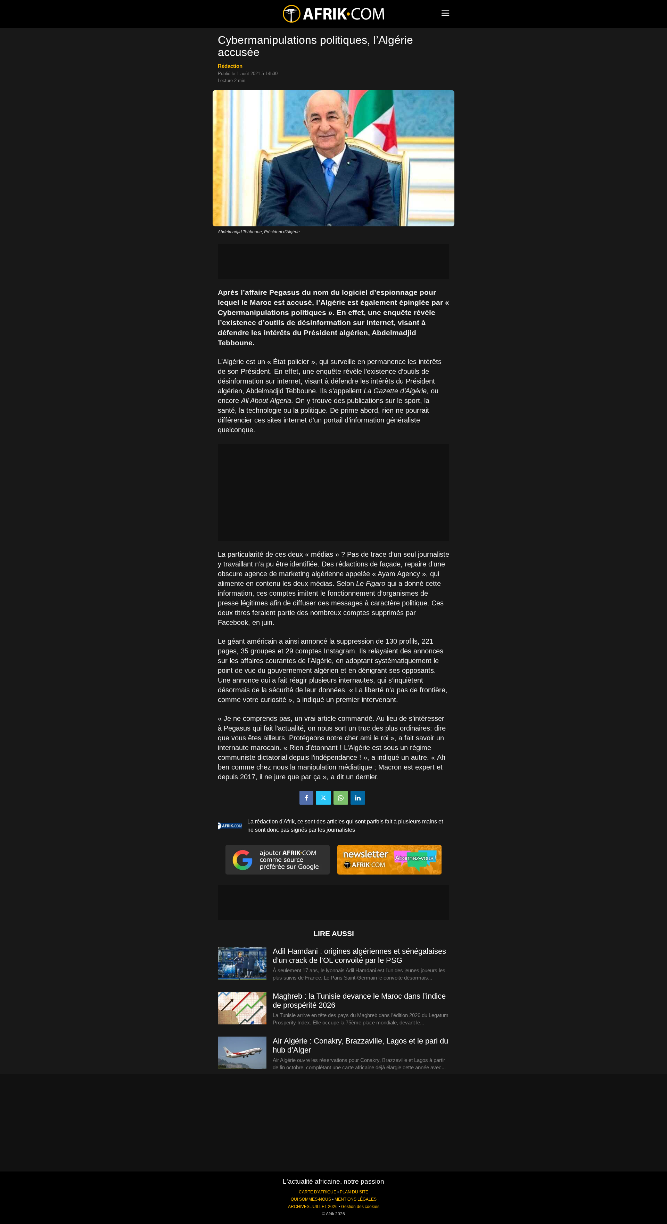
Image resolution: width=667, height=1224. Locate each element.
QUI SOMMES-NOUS (311, 1199)
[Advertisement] (333, 261)
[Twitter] (323, 798)
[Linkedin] (358, 798)
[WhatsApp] (341, 798)
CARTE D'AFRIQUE (317, 1192)
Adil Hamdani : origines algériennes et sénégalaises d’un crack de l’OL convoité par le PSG (359, 956)
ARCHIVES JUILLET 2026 (313, 1206)
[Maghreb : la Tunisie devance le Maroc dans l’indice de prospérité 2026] (242, 1008)
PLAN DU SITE (354, 1192)
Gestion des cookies (360, 1206)
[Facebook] (306, 798)
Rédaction (230, 66)
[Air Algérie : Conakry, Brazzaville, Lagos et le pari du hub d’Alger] (242, 1053)
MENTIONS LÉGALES (356, 1199)
